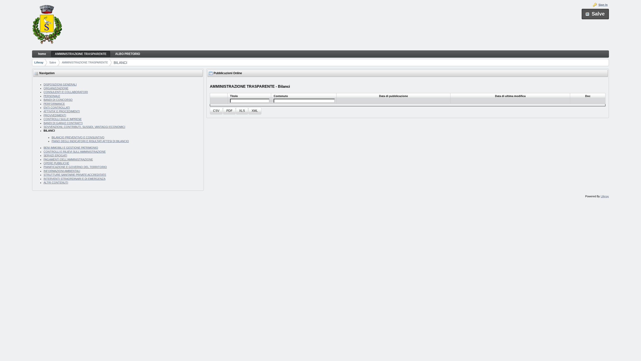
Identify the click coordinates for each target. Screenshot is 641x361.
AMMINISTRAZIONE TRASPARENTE (85, 62)
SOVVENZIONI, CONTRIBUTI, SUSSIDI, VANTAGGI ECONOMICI (84, 126)
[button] (216, 111)
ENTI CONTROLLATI (57, 107)
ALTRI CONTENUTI (56, 182)
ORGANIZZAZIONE (56, 88)
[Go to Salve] (47, 25)
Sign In (603, 4)
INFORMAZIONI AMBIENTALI (62, 170)
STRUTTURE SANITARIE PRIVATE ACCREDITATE (75, 174)
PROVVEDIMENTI (55, 115)
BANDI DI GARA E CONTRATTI (63, 123)
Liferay (38, 62)
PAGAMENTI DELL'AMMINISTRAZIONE (68, 159)
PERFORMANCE (54, 103)
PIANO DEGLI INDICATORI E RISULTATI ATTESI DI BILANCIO (90, 141)
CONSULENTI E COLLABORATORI (66, 92)
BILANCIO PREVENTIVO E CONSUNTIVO (78, 137)
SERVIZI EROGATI (55, 155)
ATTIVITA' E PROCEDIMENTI (62, 111)
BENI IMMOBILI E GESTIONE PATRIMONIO (71, 147)
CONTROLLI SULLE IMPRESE (63, 119)
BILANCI (120, 63)
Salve (52, 62)
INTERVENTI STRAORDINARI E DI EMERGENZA (74, 178)
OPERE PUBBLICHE (56, 163)
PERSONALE (52, 96)
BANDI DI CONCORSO (58, 99)
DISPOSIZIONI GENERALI (60, 84)
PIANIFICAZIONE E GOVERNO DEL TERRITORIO (75, 166)
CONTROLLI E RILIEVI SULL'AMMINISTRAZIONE (75, 151)
